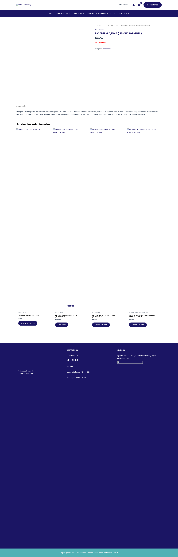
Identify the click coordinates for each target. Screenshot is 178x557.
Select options (101, 324)
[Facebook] (76, 360)
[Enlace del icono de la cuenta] (133, 5)
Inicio (97, 26)
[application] (69, 13)
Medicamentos (105, 26)
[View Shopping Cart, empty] (139, 5)
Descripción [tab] (21, 106)
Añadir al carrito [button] (28, 323)
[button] (152, 5)
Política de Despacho (26, 371)
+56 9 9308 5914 (73, 356)
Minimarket (123, 5)
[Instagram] (72, 360)
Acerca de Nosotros (25, 374)
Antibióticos (116, 26)
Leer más (62, 324)
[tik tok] (68, 360)
